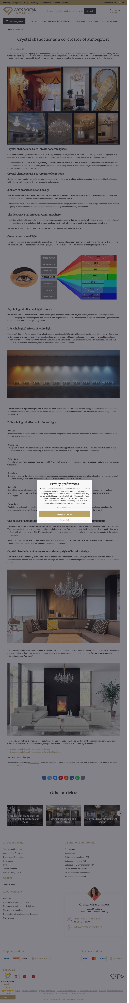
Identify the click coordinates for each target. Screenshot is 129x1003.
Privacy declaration (64, 507)
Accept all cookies (64, 514)
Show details (64, 520)
